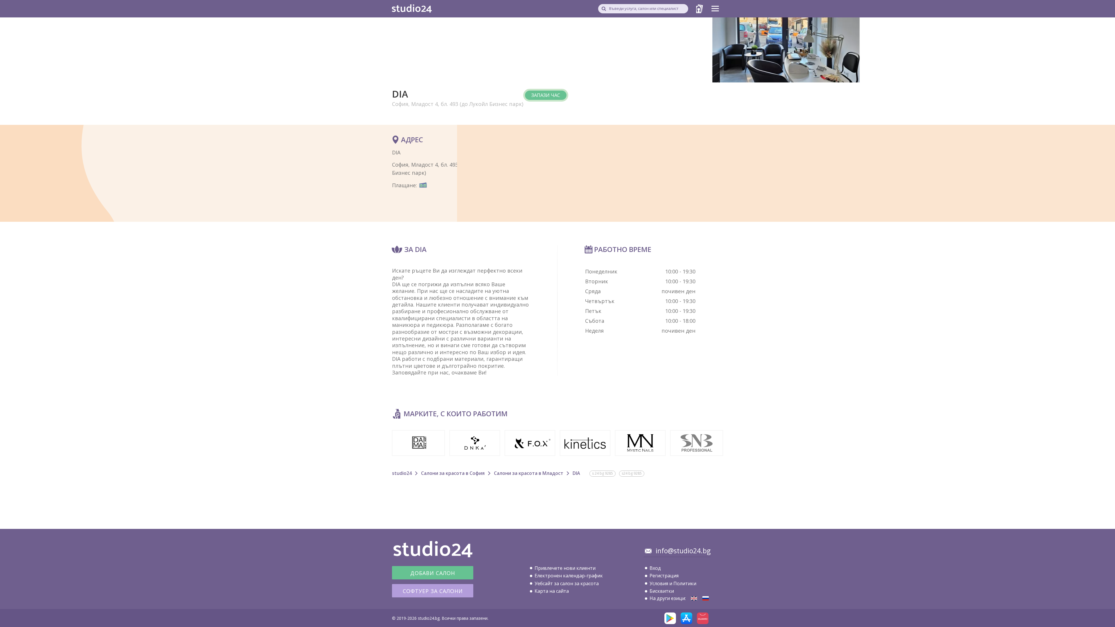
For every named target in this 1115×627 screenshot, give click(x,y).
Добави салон (432, 573)
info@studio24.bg (683, 550)
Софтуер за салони (433, 591)
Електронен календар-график (569, 575)
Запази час (545, 95)
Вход (655, 568)
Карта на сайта (552, 591)
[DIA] (693, 598)
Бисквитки (662, 591)
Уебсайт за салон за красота (567, 583)
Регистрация (664, 575)
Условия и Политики (673, 583)
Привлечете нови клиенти (565, 568)
